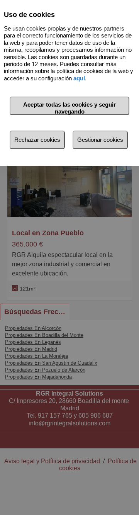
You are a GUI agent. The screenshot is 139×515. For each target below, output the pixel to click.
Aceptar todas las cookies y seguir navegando (69, 108)
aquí (79, 78)
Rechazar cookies (37, 139)
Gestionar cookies (100, 139)
